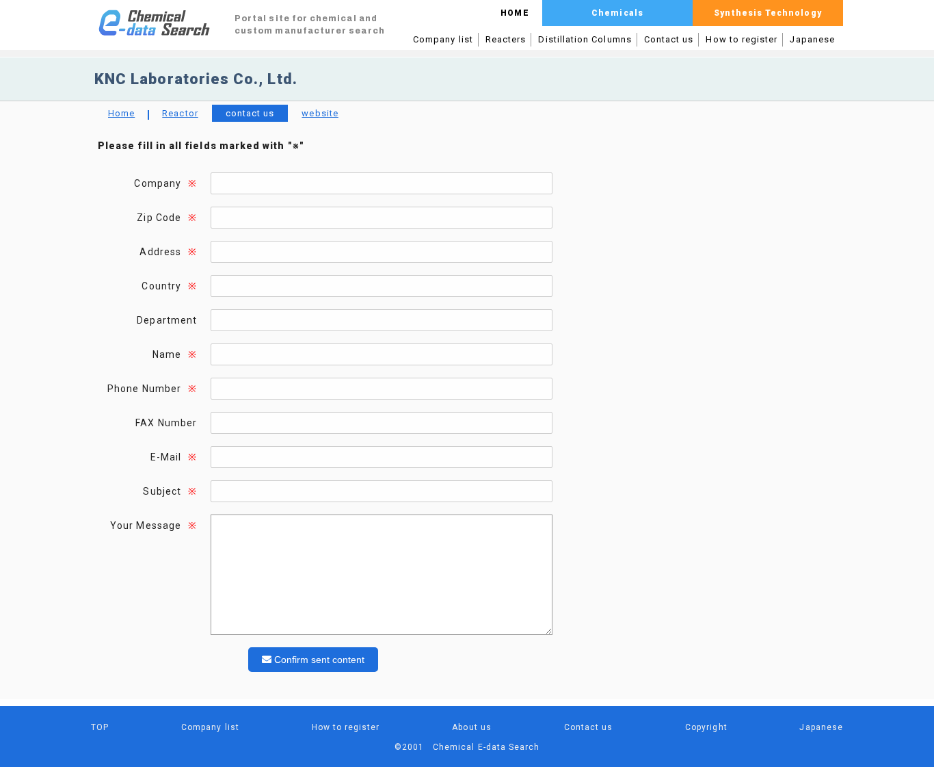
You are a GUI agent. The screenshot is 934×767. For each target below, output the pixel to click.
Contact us (669, 39)
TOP (100, 727)
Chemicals (617, 13)
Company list (443, 39)
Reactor (180, 113)
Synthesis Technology (767, 13)
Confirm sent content (317, 659)
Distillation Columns (584, 39)
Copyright (706, 727)
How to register (741, 39)
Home (121, 113)
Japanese (812, 39)
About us (472, 727)
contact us (250, 113)
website (320, 113)
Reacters (505, 39)
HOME (515, 13)
